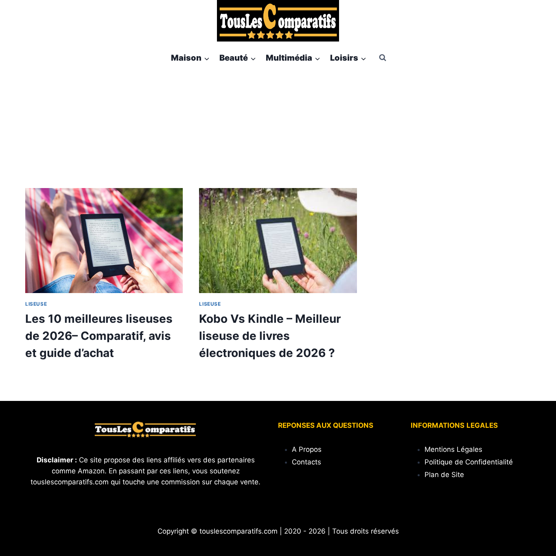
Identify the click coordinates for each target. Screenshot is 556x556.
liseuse (36, 304)
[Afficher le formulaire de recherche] (382, 57)
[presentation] (104, 240)
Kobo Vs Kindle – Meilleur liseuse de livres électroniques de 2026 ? (270, 336)
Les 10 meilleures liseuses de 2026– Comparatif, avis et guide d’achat (99, 336)
